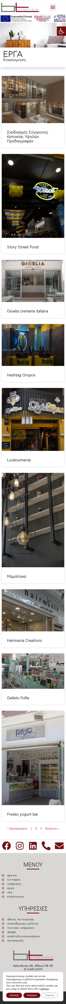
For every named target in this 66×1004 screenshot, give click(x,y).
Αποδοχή (14, 995)
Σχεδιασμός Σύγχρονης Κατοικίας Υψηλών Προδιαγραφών (27, 137)
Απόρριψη (32, 995)
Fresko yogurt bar (22, 814)
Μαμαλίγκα (16, 576)
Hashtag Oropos (21, 375)
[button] (61, 31)
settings (44, 988)
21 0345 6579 (33, 969)
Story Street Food (23, 247)
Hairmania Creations (24, 640)
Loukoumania (19, 460)
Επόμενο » (52, 828)
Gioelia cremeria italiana (27, 311)
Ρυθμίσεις (50, 995)
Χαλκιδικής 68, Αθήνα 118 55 (33, 965)
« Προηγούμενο (17, 828)
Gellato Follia (18, 698)
